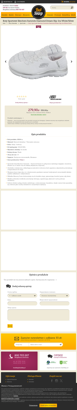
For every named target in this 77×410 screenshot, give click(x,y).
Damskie (5, 15)
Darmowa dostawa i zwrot (38, 114)
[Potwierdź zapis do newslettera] (61, 344)
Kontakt (31, 379)
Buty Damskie (13, 23)
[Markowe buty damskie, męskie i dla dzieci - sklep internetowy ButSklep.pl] (38, 12)
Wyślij (10, 326)
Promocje (57, 15)
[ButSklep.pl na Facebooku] (51, 380)
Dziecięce (18, 15)
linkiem (16, 396)
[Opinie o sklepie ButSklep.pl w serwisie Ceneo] (64, 363)
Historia (9, 381)
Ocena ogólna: (12, 292)
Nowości (50, 15)
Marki (73, 15)
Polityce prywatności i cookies (10, 398)
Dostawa (31, 381)
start (4, 23)
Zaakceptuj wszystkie (48, 405)
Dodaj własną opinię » (21, 102)
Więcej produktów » (55, 102)
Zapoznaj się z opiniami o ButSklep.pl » (58, 367)
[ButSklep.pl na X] (61, 380)
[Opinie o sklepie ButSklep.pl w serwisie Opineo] (51, 363)
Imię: (9, 300)
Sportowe (23, 23)
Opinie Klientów (12, 379)
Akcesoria (26, 15)
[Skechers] (55, 97)
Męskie (11, 15)
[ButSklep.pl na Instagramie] (56, 380)
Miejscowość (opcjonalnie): (49, 300)
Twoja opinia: (12, 307)
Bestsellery (66, 15)
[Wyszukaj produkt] (72, 8)
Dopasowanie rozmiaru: (47, 292)
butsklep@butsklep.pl (19, 367)
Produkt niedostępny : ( (15, 118)
